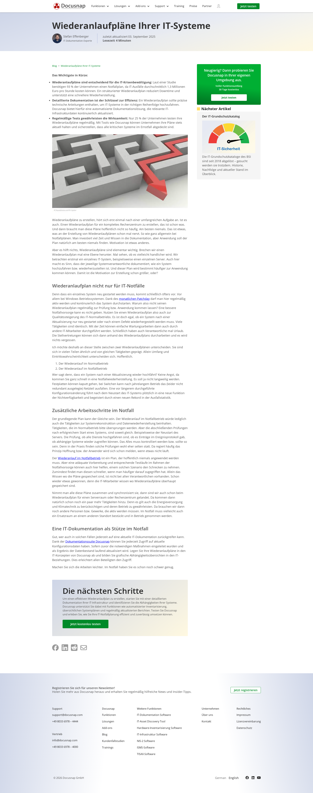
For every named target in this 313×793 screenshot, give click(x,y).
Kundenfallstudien (113, 741)
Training (179, 6)
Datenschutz (244, 728)
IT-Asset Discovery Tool (151, 721)
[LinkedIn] (253, 778)
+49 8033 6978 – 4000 (65, 747)
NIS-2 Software (146, 741)
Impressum (244, 715)
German (220, 778)
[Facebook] (247, 778)
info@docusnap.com (64, 740)
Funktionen (109, 715)
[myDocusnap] (218, 6)
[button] (100, 6)
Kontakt (206, 721)
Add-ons (107, 728)
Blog (54, 65)
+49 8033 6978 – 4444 (65, 721)
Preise (193, 6)
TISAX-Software (146, 754)
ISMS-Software (146, 747)
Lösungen (108, 721)
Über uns (207, 715)
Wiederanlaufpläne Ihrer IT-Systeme (80, 65)
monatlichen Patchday (134, 299)
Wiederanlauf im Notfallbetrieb (79, 458)
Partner (207, 6)
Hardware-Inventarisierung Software (159, 728)
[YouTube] (259, 778)
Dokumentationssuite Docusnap (87, 541)
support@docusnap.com (67, 715)
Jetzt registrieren (245, 690)
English (234, 778)
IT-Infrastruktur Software (152, 734)
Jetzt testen (248, 6)
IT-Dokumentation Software (154, 715)
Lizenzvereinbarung (249, 721)
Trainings (107, 747)
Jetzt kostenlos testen (85, 624)
